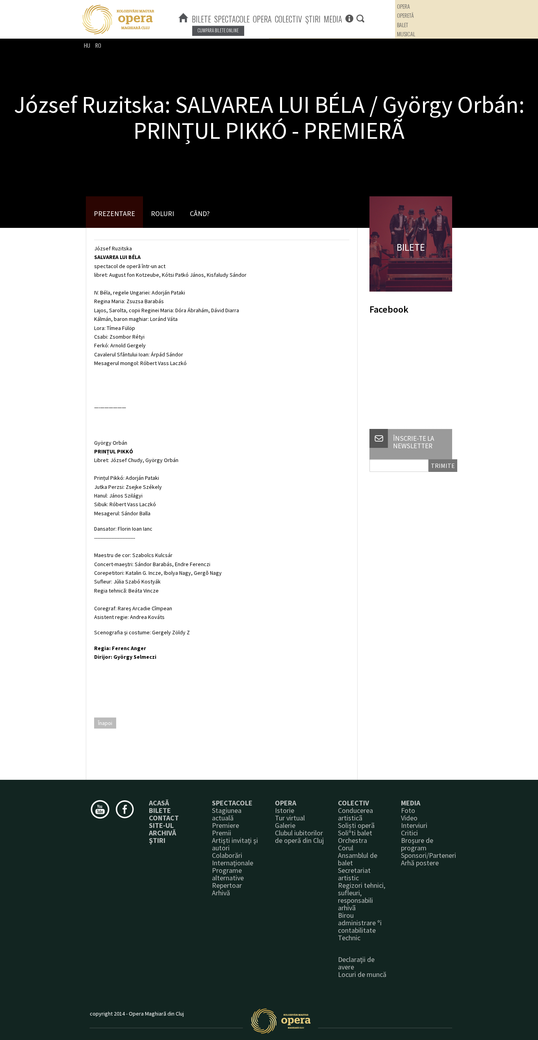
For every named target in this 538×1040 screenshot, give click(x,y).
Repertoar (227, 885)
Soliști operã (356, 825)
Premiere (225, 825)
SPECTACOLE (232, 19)
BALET (402, 25)
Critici (409, 832)
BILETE (201, 19)
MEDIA (333, 19)
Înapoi (105, 723)
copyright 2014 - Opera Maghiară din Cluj (137, 1013)
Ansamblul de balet (357, 859)
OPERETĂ (405, 15)
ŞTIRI (313, 19)
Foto (408, 810)
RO (98, 45)
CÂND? (200, 213)
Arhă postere (420, 862)
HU (87, 45)
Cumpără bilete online (218, 30)
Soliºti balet (355, 832)
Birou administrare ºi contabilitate (360, 923)
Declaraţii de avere (356, 963)
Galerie (285, 825)
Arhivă (221, 892)
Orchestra (352, 840)
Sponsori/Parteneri (428, 855)
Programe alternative (228, 874)
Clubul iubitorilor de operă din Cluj (299, 836)
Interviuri (414, 825)
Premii (221, 832)
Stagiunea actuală (226, 814)
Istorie (284, 810)
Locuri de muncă (362, 974)
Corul (345, 847)
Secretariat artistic (354, 874)
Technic (349, 937)
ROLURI (162, 213)
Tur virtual (290, 817)
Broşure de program (417, 844)
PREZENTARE (114, 213)
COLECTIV (288, 19)
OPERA (262, 19)
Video (409, 817)
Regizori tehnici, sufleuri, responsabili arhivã (361, 896)
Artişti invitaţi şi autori (235, 844)
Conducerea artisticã (355, 814)
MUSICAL (406, 34)
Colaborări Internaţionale (232, 859)
